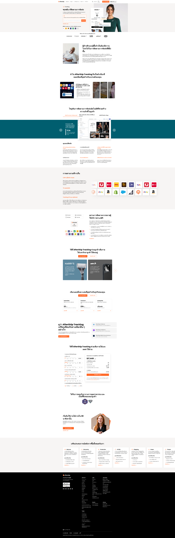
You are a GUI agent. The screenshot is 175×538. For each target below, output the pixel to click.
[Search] (92, 1)
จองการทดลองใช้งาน (106, 1)
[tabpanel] (87, 141)
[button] (60, 130)
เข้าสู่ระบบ (95, 1)
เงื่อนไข (71, 533)
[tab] (71, 115)
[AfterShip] (61, 1)
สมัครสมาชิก (99, 2)
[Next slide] (115, 270)
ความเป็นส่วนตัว (65, 533)
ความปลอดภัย (75, 533)
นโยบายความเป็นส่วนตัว (93, 379)
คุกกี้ (80, 533)
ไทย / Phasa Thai (67, 529)
